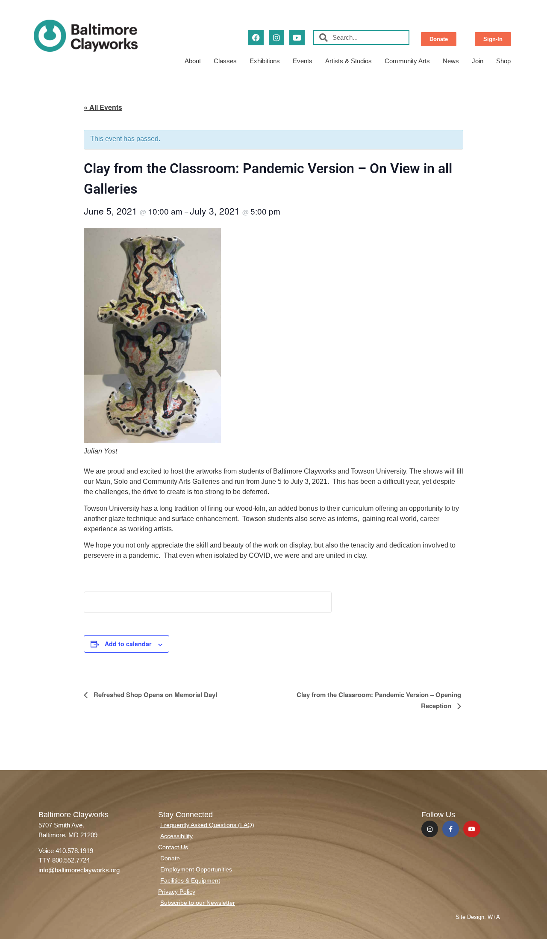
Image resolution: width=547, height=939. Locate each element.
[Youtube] (297, 37)
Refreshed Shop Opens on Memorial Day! (155, 694)
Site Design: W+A (478, 917)
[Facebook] (256, 37)
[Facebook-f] (450, 829)
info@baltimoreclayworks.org (79, 870)
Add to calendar (128, 643)
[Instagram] (276, 37)
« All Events (103, 107)
